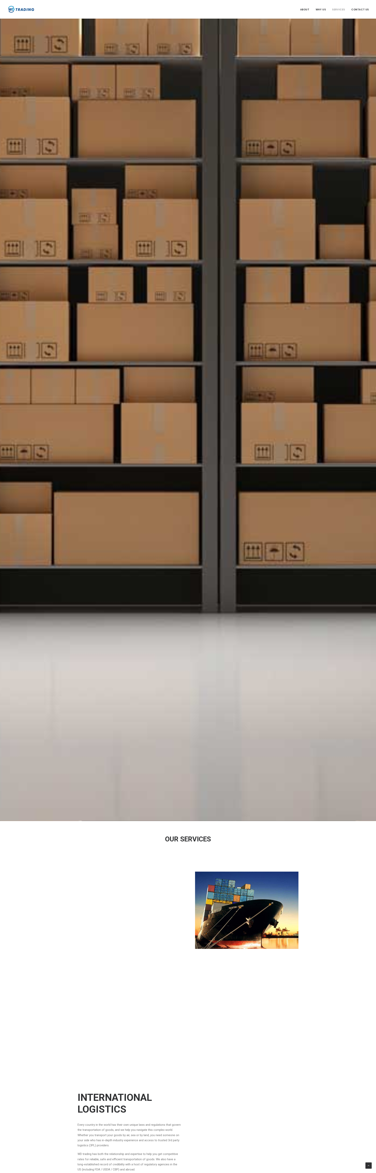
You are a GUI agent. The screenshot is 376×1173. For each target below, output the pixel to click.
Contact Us (360, 9)
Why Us (321, 9)
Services (338, 9)
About (304, 9)
